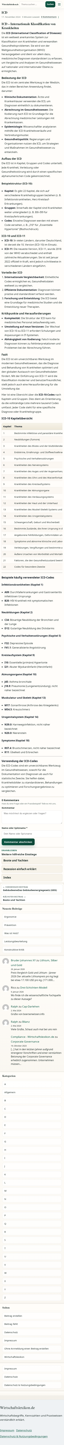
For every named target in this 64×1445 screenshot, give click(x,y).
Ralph (14, 1006)
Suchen (50, 4)
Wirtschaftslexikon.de (10, 4)
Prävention (10, 925)
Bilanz (26, 1021)
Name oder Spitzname (14, 828)
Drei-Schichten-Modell (33, 987)
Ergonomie (10, 916)
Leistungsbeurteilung (15, 941)
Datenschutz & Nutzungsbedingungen (24, 1385)
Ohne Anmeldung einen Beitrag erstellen (26, 1348)
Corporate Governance (25, 1041)
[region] (32, 496)
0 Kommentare (49, 17)
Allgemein (9, 1092)
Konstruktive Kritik (14, 949)
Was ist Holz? (11, 933)
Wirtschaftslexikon (14, 1356)
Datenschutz (11, 1332)
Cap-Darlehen (30, 1006)
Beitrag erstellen (13, 1315)
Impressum (10, 1340)
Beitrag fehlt (11, 1323)
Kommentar (8, 807)
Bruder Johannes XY (23, 960)
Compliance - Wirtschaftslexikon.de (32, 1037)
